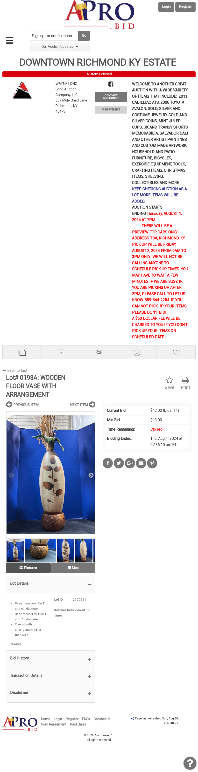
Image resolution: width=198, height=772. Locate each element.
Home (45, 719)
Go (84, 36)
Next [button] (90, 475)
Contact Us (102, 719)
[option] (50, 475)
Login (166, 7)
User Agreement (53, 724)
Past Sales (78, 724)
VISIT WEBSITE (111, 109)
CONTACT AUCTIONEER (111, 97)
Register (185, 7)
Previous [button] (10, 475)
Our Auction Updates (57, 46)
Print (185, 387)
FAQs (86, 719)
